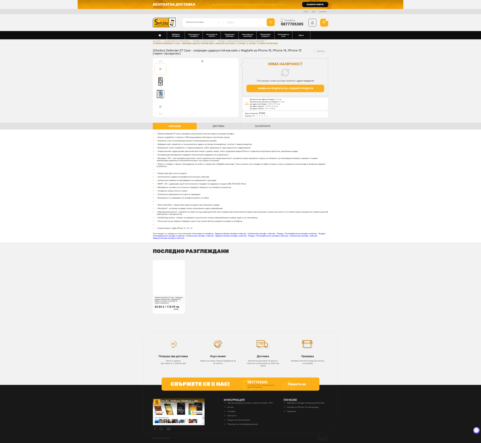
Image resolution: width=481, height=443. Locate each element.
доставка (218, 126)
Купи (176, 309)
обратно (321, 51)
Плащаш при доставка (173, 356)
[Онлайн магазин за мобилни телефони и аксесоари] (160, 35)
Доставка (263, 356)
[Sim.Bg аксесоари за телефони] (164, 22)
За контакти (262, 126)
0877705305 (292, 24)
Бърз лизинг (218, 356)
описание (175, 126)
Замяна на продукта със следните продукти (285, 88)
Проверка (307, 356)
